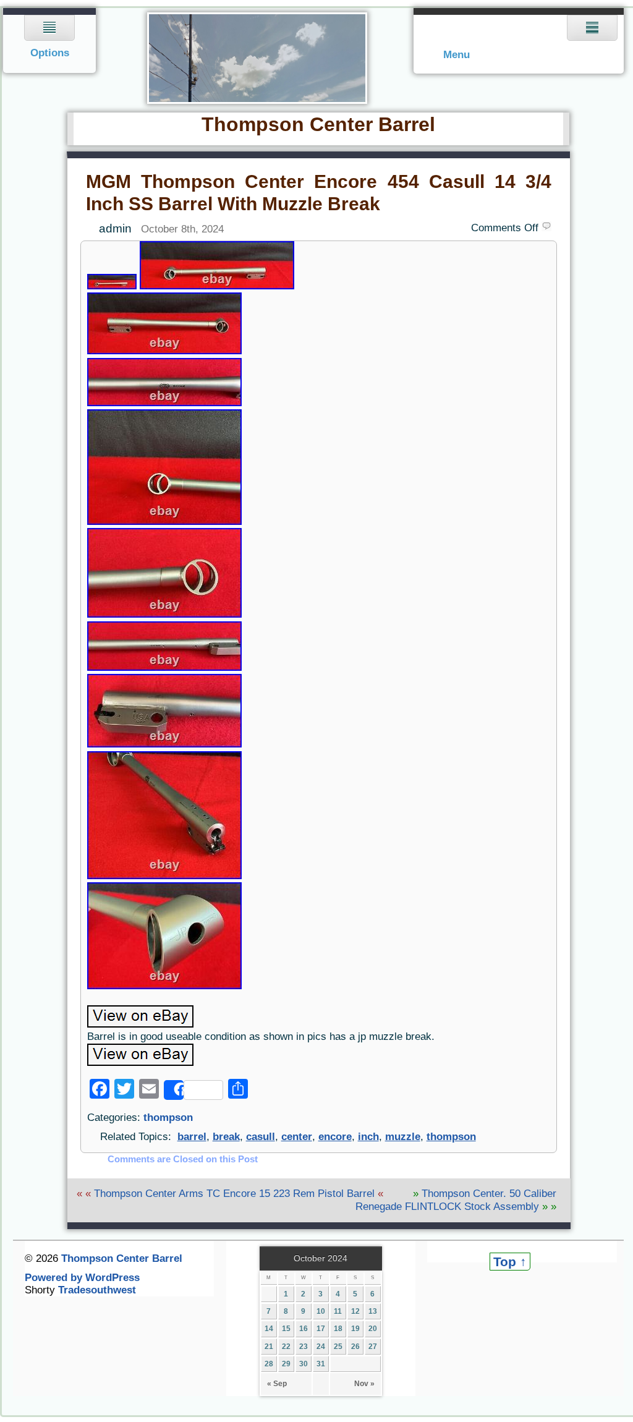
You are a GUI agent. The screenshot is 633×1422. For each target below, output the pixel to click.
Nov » (364, 1383)
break (226, 1137)
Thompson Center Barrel (121, 1258)
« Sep (277, 1383)
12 (355, 1311)
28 (269, 1364)
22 (286, 1346)
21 (269, 1346)
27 (372, 1346)
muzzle (402, 1137)
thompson (168, 1117)
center (296, 1137)
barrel (191, 1137)
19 (355, 1328)
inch (368, 1137)
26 (355, 1346)
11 (338, 1311)
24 (320, 1346)
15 (286, 1328)
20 (372, 1328)
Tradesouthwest (97, 1290)
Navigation (50, 40)
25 (338, 1346)
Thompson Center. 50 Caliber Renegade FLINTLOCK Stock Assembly (455, 1200)
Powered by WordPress (82, 1278)
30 (303, 1364)
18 (338, 1328)
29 (286, 1364)
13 (372, 1311)
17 (320, 1328)
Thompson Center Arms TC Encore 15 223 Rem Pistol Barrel (234, 1193)
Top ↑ (510, 1261)
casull (260, 1137)
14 (269, 1328)
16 (303, 1328)
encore (335, 1137)
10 (320, 1311)
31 (320, 1364)
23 (303, 1346)
